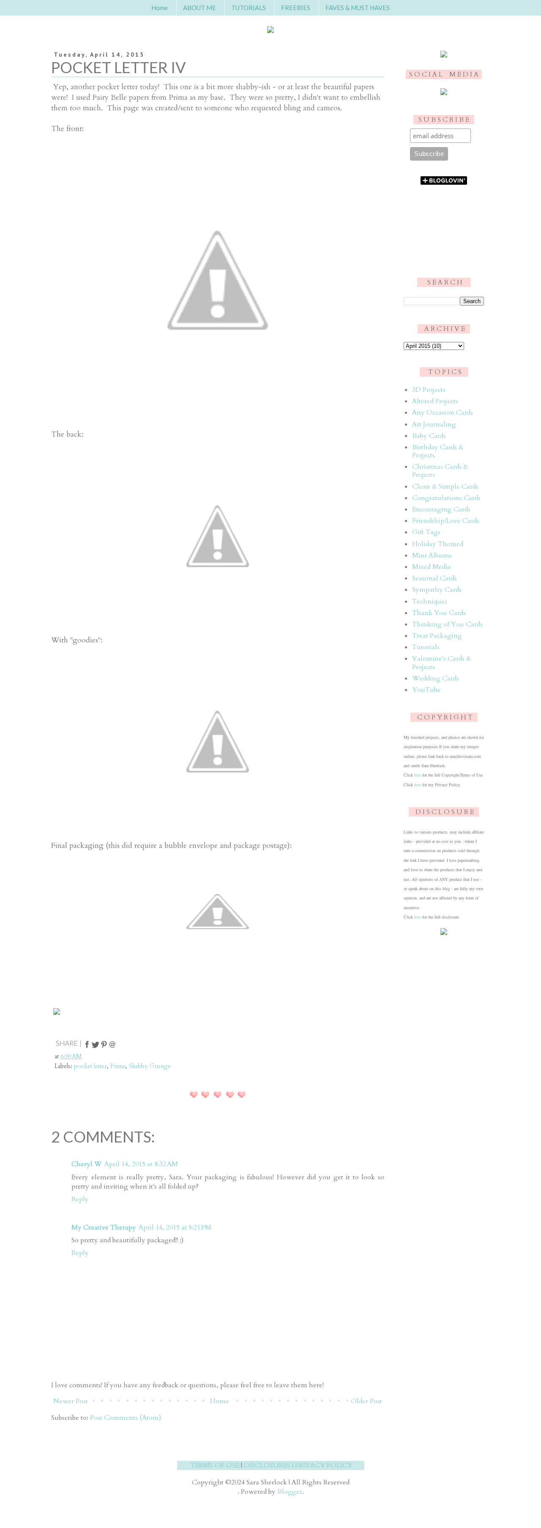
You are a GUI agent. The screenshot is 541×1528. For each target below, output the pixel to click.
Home (159, 7)
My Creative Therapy (103, 1227)
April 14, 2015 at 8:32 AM (141, 1164)
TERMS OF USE (215, 1465)
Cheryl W (86, 1164)
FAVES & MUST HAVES (357, 7)
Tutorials (426, 647)
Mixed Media (431, 566)
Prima (118, 1066)
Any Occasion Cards (442, 412)
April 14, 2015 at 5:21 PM (175, 1227)
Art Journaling (434, 424)
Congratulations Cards (446, 498)
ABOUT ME (199, 7)
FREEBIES (295, 7)
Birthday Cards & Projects (438, 451)
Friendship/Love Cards (445, 520)
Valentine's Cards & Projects (441, 662)
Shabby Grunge (150, 1066)
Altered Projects (435, 401)
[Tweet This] (95, 1047)
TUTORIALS (248, 7)
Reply (80, 1199)
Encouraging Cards (441, 509)
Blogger (289, 1491)
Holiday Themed (437, 544)
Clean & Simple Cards (445, 486)
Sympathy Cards (437, 589)
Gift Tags (426, 532)
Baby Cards (429, 435)
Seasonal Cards (434, 578)
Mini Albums (432, 555)
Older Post (366, 1401)
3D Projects (428, 389)
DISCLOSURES (267, 1465)
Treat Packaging (437, 635)
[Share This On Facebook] (87, 1047)
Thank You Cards (439, 613)
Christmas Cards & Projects (440, 470)
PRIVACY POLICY (323, 1465)
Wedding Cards (435, 678)
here (417, 775)
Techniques (429, 601)
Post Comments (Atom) (125, 1417)
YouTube (426, 689)
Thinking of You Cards (447, 624)
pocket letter (90, 1066)
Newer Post (70, 1401)
